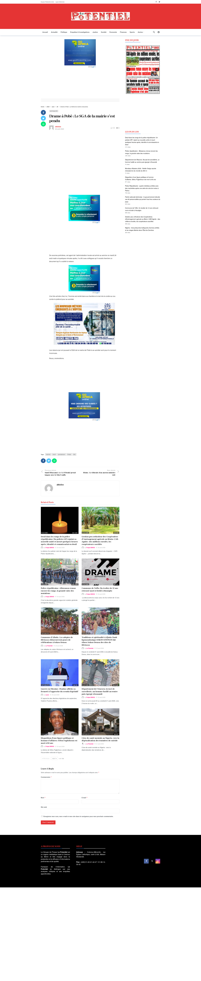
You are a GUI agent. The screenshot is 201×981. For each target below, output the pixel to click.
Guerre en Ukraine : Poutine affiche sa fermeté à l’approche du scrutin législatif (59, 690)
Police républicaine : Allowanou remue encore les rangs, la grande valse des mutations (58, 591)
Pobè (69, 454)
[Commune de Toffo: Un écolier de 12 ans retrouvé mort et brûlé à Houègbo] (100, 572)
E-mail (85, 798)
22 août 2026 (60, 746)
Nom (43, 798)
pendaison (61, 454)
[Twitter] (159, 2)
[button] (128, 69)
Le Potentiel (49, 646)
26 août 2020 (59, 129)
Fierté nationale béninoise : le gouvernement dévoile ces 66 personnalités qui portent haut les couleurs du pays (142, 199)
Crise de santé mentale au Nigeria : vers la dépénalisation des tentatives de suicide (100, 739)
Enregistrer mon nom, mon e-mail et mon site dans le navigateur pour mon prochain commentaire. (78, 816)
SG (74, 454)
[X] (152, 861)
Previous (46, 758)
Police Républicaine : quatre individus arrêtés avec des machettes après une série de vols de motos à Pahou (142, 188)
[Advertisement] (80, 82)
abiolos (58, 126)
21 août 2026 (100, 744)
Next (54, 758)
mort (54, 454)
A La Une (45, 533)
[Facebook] (156, 2)
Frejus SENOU (50, 547)
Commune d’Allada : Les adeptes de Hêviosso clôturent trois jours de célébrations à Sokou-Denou (57, 640)
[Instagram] (157, 861)
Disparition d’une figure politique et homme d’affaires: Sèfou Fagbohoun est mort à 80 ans (59, 740)
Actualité (53, 111)
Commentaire (46, 777)
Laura (47, 695)
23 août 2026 (59, 646)
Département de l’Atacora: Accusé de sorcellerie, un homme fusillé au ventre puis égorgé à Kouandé (100, 691)
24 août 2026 (60, 547)
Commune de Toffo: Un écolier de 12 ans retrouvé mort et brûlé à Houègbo (100, 589)
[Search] (154, 32)
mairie (48, 454)
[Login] (158, 32)
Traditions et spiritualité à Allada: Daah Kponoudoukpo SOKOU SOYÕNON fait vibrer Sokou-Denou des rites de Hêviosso (99, 641)
